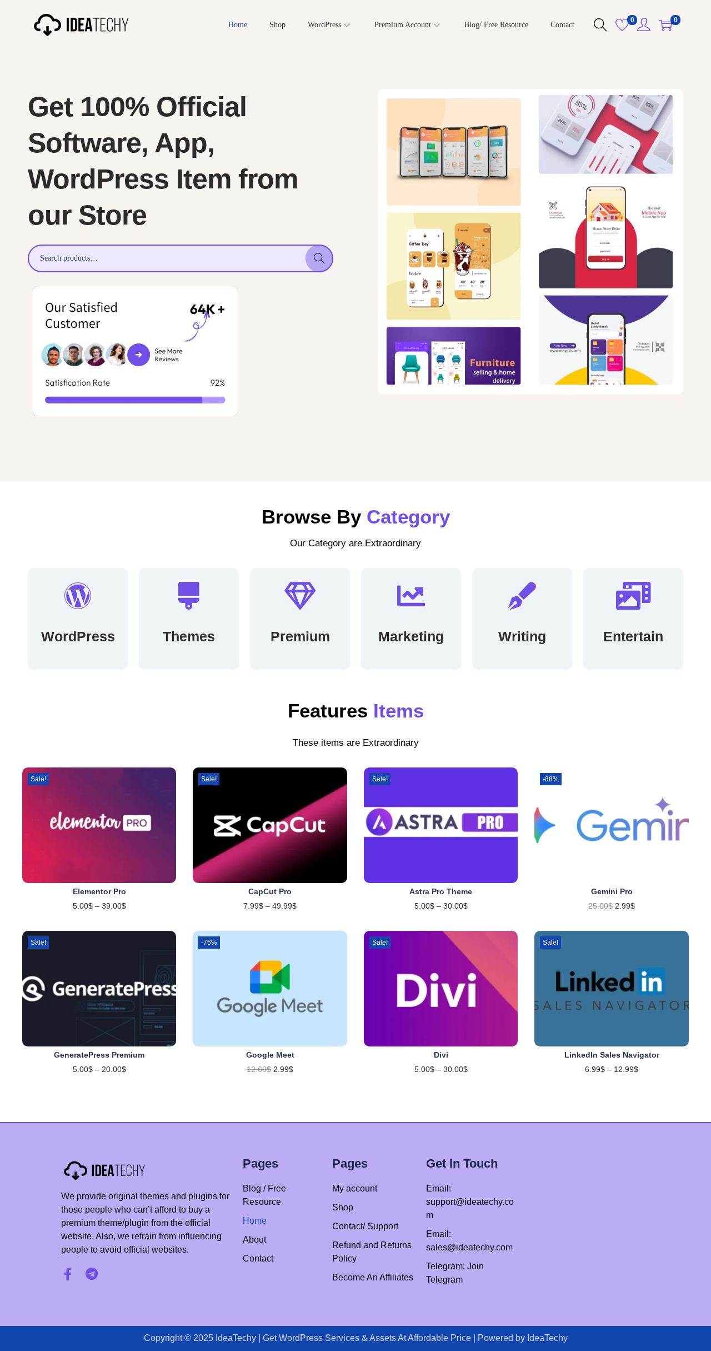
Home (255, 1220)
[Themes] (189, 596)
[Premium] (300, 596)
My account (354, 1188)
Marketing (411, 636)
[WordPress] (78, 596)
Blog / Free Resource (264, 1195)
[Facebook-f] (67, 1274)
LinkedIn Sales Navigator (611, 1054)
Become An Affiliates (372, 1277)
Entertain (633, 636)
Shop (342, 1207)
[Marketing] (411, 596)
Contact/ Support (365, 1226)
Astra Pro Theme (440, 891)
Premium (300, 636)
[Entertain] (633, 596)
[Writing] (522, 596)
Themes (189, 636)
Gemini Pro (612, 891)
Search (319, 258)
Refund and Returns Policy (372, 1251)
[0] (622, 25)
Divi (441, 1054)
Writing (522, 636)
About (254, 1239)
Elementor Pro (99, 891)
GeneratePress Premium (99, 1054)
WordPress (78, 636)
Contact (258, 1258)
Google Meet (270, 1054)
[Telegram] (91, 1274)
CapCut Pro (270, 891)
